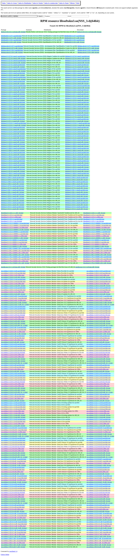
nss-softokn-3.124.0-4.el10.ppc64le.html (13, 348)
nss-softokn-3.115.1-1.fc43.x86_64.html (13, 425)
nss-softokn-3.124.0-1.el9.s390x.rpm (97, 398)
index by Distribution (24, 3)
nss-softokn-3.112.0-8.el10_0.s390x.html (13, 432)
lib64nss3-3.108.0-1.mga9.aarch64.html (13, 148)
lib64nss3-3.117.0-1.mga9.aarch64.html (13, 115)
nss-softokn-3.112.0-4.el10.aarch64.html (13, 484)
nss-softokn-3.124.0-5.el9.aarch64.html (13, 336)
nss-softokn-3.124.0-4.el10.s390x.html (12, 354)
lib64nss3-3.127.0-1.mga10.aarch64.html (13, 60)
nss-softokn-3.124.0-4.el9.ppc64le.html (13, 367)
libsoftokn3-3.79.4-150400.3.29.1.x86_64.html (15, 263)
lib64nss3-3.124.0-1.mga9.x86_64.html (13, 92)
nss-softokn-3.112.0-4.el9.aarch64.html (12, 505)
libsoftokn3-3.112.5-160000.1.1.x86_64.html (14, 238)
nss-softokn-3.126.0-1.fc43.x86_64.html (13, 294)
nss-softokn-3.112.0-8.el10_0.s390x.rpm (98, 432)
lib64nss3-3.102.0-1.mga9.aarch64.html (13, 165)
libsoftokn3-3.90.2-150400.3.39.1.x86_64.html (15, 255)
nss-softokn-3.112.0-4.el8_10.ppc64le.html (14, 515)
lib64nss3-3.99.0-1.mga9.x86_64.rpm (76, 179)
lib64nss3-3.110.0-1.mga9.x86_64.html (13, 142)
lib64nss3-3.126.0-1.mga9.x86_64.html (13, 75)
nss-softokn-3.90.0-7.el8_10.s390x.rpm (98, 543)
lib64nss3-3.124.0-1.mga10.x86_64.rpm (77, 88)
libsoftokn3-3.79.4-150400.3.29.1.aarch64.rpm (97, 257)
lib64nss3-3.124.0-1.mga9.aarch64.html (13, 90)
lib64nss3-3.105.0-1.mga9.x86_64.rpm (77, 163)
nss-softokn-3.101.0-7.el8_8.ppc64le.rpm (98, 532)
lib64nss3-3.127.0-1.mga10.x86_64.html (13, 62)
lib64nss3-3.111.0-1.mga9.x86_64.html (13, 138)
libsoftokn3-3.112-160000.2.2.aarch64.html (14, 240)
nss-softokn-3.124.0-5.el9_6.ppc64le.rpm (98, 329)
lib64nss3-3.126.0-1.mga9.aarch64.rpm (77, 73)
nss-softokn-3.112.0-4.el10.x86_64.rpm (98, 499)
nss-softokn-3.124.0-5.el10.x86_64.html (13, 321)
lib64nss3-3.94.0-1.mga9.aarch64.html (12, 198)
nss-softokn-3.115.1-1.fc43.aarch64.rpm (98, 419)
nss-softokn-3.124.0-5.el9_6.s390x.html (13, 331)
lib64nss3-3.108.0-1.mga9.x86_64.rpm (77, 150)
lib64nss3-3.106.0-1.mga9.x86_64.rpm (77, 159)
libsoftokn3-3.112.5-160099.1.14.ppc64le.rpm (97, 225)
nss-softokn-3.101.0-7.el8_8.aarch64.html (13, 530)
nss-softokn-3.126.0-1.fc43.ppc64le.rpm (98, 290)
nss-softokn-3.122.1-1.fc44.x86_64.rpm (98, 415)
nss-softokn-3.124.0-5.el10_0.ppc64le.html (14, 298)
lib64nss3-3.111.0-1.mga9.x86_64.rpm (76, 138)
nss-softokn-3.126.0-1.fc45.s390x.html (12, 275)
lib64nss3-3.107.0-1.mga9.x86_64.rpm (77, 154)
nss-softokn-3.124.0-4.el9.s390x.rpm (97, 369)
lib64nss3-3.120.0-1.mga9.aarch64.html (13, 106)
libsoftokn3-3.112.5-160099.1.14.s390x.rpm (96, 227)
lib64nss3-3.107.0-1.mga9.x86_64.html (13, 154)
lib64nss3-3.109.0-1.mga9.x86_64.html (13, 146)
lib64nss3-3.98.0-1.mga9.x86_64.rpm (76, 184)
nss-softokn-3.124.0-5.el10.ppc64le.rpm (98, 311)
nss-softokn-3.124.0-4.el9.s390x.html (12, 369)
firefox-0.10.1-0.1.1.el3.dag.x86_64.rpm (89, 32)
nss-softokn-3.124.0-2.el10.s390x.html (12, 384)
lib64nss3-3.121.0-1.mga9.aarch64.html (13, 102)
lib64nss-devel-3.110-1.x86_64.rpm (88, 52)
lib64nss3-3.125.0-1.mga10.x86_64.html (13, 79)
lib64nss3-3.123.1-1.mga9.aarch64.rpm (77, 94)
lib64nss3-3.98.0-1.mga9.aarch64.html (12, 182)
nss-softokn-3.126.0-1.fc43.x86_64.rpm (98, 294)
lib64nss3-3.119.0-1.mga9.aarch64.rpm (77, 111)
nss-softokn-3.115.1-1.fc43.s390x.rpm (97, 423)
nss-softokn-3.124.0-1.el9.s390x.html (12, 398)
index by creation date (51, 3)
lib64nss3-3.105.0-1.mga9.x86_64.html (13, 163)
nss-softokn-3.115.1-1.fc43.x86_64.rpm (98, 425)
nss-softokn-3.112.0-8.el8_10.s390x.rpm (98, 480)
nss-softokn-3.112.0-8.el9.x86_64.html (12, 474)
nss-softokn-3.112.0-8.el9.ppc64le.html (12, 469)
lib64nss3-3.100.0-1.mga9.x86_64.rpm (77, 175)
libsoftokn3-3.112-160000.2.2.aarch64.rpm (96, 240)
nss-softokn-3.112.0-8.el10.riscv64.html (13, 446)
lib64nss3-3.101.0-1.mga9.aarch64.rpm (77, 169)
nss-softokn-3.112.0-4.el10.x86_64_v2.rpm (99, 503)
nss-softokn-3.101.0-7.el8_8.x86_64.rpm (98, 536)
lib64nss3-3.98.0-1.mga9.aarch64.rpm (76, 182)
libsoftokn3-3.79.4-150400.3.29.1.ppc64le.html (15, 259)
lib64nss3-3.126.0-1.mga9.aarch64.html (13, 73)
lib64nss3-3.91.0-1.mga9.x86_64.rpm (76, 209)
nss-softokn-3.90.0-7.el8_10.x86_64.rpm (98, 545)
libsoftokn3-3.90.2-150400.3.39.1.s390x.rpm (96, 252)
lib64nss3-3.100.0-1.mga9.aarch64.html (13, 173)
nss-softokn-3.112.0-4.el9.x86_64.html (12, 511)
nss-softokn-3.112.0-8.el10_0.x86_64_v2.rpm (100, 436)
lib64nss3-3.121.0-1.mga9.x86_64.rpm (77, 104)
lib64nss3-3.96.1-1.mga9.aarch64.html (12, 190)
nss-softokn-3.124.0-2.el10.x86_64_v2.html (14, 392)
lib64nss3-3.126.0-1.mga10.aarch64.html (13, 69)
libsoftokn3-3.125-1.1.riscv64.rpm (93, 221)
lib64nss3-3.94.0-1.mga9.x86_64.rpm (76, 200)
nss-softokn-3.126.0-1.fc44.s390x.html (12, 283)
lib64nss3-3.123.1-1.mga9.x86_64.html (13, 96)
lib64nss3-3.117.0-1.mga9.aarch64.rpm (77, 115)
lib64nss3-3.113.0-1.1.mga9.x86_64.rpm (77, 125)
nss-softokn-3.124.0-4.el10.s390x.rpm (97, 354)
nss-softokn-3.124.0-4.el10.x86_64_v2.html (14, 363)
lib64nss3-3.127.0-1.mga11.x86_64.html (13, 58)
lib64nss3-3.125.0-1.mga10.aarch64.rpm (77, 77)
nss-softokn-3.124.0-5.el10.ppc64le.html (13, 311)
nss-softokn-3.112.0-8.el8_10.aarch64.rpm (99, 476)
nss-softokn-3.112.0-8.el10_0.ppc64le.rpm (99, 430)
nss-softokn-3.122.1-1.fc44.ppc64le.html (13, 407)
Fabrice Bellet (5, 554)
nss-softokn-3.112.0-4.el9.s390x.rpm (97, 509)
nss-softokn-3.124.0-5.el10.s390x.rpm (97, 317)
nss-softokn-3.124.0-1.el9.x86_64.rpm (98, 400)
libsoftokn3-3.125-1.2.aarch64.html (11, 219)
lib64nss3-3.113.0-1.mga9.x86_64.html (13, 129)
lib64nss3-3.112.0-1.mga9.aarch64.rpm (77, 131)
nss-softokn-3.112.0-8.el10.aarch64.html (13, 438)
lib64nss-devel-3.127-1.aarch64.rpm (88, 46)
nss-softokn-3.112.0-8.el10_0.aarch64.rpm (99, 428)
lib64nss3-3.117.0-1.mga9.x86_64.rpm (76, 117)
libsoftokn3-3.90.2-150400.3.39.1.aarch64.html (15, 248)
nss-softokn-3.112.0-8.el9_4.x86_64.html (13, 465)
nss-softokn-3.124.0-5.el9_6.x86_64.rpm (98, 334)
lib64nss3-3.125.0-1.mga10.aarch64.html (13, 77)
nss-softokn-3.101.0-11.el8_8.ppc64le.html (14, 524)
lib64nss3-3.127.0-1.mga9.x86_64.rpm (77, 67)
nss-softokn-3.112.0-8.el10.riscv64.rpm (98, 446)
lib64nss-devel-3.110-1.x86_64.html (12, 52)
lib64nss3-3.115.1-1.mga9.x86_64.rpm (76, 121)
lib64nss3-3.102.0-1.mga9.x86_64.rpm (77, 167)
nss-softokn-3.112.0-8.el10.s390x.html (12, 448)
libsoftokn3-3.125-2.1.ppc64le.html (11, 215)
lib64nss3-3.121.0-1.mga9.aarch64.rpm (77, 102)
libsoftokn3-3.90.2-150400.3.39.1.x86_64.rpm (97, 255)
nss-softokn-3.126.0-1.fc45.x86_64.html (13, 277)
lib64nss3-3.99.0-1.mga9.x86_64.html (12, 179)
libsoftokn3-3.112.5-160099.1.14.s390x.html (14, 227)
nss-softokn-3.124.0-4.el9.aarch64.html (13, 365)
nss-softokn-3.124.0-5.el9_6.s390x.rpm (98, 331)
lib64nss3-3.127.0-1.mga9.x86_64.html (13, 67)
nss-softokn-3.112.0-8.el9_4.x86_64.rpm (98, 465)
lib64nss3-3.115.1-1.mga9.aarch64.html (13, 119)
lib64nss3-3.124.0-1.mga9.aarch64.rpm (77, 90)
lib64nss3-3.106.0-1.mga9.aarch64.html (13, 156)
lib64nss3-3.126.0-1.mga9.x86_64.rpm (77, 75)
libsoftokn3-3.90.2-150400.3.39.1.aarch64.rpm (97, 248)
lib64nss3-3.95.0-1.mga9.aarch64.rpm (76, 194)
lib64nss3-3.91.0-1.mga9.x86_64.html (12, 209)
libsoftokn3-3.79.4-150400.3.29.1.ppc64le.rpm (97, 259)
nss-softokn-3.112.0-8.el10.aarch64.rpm (98, 438)
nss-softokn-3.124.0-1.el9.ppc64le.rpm (98, 396)
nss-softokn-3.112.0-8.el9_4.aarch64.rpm (98, 459)
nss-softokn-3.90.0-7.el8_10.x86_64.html (13, 545)
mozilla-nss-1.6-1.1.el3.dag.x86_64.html (13, 267)
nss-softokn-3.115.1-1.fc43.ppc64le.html (13, 421)
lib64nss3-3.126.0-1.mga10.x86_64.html (13, 71)
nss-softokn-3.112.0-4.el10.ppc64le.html (13, 488)
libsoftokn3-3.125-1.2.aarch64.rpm (93, 219)
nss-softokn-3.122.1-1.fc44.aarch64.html (13, 403)
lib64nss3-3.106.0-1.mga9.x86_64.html (13, 159)
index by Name (64, 3)
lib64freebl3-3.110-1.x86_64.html (11, 42)
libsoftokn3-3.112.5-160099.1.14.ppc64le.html (15, 225)
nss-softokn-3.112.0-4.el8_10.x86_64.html (14, 520)
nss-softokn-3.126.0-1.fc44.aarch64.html (13, 279)
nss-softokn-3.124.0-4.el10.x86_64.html (13, 359)
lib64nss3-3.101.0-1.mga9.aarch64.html (13, 169)
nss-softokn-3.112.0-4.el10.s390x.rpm (97, 494)
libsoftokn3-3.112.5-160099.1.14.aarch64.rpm (97, 223)
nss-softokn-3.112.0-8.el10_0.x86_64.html (14, 434)
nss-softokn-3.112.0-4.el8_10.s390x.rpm (98, 517)
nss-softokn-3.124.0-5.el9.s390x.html (12, 340)
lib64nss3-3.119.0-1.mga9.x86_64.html (13, 113)
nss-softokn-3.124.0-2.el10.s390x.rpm (97, 384)
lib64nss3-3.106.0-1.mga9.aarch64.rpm (77, 156)
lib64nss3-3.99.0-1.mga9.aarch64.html (12, 177)
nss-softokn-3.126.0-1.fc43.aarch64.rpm (98, 288)
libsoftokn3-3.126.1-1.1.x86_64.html (12, 213)
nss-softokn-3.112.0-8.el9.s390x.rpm (97, 471)
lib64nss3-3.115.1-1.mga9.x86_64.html (13, 121)
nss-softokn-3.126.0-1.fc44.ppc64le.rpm (98, 281)
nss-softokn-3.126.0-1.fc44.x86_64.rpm (98, 285)
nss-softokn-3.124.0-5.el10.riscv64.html (13, 315)
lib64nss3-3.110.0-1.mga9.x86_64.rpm (76, 142)
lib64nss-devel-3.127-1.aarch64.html (12, 46)
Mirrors (72, 3)
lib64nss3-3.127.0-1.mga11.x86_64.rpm (77, 58)
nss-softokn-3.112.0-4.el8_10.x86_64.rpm (99, 520)
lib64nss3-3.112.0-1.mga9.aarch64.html (13, 131)
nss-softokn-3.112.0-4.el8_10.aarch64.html (14, 513)
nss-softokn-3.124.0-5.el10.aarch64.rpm (98, 306)
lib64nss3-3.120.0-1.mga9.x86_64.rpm (77, 108)
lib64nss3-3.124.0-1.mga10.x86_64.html (13, 88)
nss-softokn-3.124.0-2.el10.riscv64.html (13, 382)
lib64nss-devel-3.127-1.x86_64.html (12, 48)
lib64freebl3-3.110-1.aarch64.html (11, 40)
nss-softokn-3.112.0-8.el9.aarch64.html (12, 467)
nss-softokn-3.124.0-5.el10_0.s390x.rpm (98, 300)
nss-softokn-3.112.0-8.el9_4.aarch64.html (13, 459)
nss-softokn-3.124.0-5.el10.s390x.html (12, 317)
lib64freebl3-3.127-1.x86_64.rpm (74, 38)
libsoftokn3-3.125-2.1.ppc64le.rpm (93, 215)
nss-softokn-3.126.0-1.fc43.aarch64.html (13, 288)
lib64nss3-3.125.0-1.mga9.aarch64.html (13, 81)
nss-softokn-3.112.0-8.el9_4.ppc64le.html (13, 461)
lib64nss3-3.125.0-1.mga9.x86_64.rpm (77, 83)
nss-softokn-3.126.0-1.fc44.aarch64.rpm (98, 279)
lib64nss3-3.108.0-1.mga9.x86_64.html (13, 150)
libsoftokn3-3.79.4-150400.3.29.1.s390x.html (14, 261)
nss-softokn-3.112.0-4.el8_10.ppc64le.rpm (99, 515)
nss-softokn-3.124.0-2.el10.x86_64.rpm (98, 388)
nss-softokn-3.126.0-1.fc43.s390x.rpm (97, 292)
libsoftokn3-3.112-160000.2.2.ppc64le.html (14, 242)
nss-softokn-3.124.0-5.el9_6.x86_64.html (13, 334)
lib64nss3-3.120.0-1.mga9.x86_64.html (13, 108)
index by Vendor (38, 3)
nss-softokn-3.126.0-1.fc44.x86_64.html (13, 285)
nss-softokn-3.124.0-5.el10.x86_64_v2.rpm (99, 325)
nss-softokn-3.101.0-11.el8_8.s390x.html (13, 526)
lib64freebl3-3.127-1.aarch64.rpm (74, 36)
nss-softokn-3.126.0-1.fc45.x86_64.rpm (98, 277)
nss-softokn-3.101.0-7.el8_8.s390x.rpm (98, 534)
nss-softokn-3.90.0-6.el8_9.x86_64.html (13, 547)
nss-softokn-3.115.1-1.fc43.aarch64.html (13, 419)
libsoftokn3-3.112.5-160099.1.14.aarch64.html (15, 223)
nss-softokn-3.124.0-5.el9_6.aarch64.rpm (98, 327)
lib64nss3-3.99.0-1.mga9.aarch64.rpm (76, 177)
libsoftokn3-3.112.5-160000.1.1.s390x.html (14, 236)
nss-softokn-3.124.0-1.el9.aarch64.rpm (98, 394)
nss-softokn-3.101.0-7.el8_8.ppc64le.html (13, 532)
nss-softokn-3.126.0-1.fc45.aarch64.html (13, 271)
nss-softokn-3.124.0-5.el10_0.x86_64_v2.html (15, 304)
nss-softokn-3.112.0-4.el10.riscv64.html (13, 492)
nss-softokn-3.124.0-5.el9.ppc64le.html (13, 338)
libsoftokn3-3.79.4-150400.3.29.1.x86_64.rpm (97, 263)
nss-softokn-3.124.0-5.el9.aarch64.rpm (98, 336)
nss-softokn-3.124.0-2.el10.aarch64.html (13, 373)
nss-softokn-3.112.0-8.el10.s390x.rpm (97, 448)
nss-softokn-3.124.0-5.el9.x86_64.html (12, 342)
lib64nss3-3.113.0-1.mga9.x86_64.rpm (76, 129)
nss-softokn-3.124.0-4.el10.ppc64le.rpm (98, 348)
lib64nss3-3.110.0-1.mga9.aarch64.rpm (77, 140)
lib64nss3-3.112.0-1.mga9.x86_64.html (13, 134)
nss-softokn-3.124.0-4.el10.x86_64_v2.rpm (99, 363)
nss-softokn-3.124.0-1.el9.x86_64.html (12, 400)
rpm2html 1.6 (13, 551)
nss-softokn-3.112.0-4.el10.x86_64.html (13, 499)
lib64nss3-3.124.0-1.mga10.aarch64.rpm (77, 85)
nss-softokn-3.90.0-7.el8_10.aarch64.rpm (98, 538)
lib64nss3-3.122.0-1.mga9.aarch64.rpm (77, 98)
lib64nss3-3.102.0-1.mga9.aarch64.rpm (77, 165)
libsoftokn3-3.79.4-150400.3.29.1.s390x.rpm (96, 261)
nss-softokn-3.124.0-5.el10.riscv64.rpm (98, 315)
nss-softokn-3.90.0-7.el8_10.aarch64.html (13, 538)
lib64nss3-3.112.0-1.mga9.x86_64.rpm (76, 134)
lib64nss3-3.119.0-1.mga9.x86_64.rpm (76, 113)
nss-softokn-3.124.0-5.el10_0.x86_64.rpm (99, 302)
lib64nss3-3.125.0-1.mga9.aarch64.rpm (77, 81)
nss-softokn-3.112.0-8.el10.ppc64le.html (13, 442)
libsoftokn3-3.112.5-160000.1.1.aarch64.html (14, 232)
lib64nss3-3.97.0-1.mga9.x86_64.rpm (76, 188)
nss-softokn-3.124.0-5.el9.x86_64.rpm (98, 342)
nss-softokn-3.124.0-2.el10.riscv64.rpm (98, 382)
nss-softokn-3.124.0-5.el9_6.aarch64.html (13, 327)
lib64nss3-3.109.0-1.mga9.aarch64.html (13, 144)
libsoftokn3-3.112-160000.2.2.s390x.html (13, 244)
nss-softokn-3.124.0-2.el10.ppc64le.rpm (98, 377)
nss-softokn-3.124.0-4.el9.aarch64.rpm (98, 365)
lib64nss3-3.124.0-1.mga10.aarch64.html (13, 85)
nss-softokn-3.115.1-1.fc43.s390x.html (12, 423)
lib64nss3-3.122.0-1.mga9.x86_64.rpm (77, 100)
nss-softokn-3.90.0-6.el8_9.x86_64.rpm (98, 547)
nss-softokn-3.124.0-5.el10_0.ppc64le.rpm (99, 298)
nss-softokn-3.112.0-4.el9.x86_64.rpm (97, 511)
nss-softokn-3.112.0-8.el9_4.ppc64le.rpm (98, 461)
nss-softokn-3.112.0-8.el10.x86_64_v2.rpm (99, 457)
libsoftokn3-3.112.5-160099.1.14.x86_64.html (15, 229)
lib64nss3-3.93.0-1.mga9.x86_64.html (12, 205)
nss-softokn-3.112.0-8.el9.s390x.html (12, 471)
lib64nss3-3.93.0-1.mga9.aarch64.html (12, 202)
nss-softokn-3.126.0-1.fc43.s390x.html (12, 292)
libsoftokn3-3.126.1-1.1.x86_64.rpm (94, 213)
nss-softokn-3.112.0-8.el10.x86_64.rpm (98, 453)
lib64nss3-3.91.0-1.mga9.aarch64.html (12, 207)
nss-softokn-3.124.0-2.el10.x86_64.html (13, 388)
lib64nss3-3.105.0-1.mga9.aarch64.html (13, 161)
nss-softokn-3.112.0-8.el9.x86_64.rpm (97, 474)
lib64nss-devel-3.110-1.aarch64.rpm (88, 50)
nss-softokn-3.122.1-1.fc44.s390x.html (12, 411)
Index (4, 3)
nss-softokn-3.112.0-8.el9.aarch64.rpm (98, 467)
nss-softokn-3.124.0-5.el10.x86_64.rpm (98, 321)
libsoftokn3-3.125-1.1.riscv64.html (11, 221)
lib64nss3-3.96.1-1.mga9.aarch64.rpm (76, 190)
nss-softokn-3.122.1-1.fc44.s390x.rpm (97, 411)
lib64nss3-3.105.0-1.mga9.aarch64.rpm (77, 161)
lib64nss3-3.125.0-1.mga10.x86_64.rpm (77, 79)
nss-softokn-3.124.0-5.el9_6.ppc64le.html (13, 329)
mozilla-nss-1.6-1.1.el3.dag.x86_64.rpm (87, 267)
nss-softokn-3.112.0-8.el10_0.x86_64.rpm (99, 434)
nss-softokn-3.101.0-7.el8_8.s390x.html (13, 534)
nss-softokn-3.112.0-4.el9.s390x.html (12, 509)
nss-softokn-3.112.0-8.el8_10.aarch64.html (14, 476)
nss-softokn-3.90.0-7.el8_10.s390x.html (13, 543)
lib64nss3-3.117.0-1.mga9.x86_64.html (13, 117)
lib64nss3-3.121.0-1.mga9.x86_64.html (13, 104)
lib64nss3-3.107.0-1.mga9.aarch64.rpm (77, 152)
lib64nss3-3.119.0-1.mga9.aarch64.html (13, 111)
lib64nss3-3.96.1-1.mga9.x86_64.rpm (76, 192)
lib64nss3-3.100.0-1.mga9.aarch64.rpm (77, 173)
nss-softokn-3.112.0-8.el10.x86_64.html (13, 453)
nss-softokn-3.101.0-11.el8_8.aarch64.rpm (99, 522)
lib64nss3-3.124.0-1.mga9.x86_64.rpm (77, 92)
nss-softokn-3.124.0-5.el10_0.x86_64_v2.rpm (100, 304)
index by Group (12, 3)
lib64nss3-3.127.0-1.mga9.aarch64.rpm (77, 65)
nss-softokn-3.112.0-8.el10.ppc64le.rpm (98, 442)
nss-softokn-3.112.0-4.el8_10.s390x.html (13, 517)
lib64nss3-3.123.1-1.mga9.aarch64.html (13, 94)
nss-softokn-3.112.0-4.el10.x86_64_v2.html (14, 503)
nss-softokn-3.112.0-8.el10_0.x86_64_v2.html (15, 436)
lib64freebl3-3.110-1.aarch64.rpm (74, 40)
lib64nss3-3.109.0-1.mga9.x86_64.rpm (77, 146)
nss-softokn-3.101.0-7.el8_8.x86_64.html (13, 536)
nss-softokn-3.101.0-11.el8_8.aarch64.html (14, 522)
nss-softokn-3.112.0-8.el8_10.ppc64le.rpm (99, 478)
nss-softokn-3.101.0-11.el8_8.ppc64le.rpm (99, 524)
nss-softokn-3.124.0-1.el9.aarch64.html (13, 394)
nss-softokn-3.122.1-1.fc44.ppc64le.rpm (98, 407)
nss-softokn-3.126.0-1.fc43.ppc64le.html (13, 290)
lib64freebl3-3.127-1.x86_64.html (11, 38)
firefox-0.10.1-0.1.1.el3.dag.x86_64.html (13, 32)
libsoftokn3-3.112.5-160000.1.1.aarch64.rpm (96, 232)
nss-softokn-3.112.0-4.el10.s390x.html (12, 494)
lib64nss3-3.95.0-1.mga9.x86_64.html (12, 196)
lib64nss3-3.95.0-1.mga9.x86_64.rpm (76, 196)
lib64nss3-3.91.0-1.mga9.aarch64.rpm (76, 207)
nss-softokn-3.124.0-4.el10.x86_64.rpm (98, 359)
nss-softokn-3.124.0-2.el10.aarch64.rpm (98, 373)
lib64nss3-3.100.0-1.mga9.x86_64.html (13, 175)
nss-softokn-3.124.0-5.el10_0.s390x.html (13, 300)
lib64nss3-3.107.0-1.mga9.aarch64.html (13, 152)
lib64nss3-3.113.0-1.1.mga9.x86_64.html (13, 125)
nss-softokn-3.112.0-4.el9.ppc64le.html (12, 507)
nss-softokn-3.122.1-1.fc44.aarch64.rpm (98, 403)
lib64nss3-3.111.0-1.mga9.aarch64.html (13, 136)
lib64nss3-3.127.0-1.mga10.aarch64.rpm (77, 60)
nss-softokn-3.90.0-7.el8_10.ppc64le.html (13, 540)
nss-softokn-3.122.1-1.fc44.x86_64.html (13, 415)
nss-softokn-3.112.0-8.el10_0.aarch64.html (14, 428)
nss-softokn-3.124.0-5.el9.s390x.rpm (97, 340)
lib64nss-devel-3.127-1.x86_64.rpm (88, 48)
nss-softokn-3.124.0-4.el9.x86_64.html (12, 371)
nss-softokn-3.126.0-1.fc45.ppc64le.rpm (98, 273)
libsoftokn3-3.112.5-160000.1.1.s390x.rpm (96, 236)
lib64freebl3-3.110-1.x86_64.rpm (74, 42)
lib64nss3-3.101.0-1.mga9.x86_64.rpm (77, 171)
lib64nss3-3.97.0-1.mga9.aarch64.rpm (76, 186)
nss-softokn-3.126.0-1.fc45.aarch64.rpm (98, 271)
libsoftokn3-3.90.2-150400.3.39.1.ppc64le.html (15, 250)
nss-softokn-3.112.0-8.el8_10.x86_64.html (14, 482)
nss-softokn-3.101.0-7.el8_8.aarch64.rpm (98, 530)
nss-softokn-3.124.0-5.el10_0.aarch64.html (14, 296)
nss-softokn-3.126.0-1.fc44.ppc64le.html (13, 281)
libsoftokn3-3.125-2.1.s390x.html (11, 217)
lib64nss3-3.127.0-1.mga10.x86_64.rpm (77, 62)
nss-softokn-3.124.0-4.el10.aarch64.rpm (98, 344)
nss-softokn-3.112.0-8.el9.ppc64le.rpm (98, 469)
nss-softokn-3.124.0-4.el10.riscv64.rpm (98, 352)
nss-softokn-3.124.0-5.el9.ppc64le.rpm (98, 338)
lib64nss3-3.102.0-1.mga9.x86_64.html (13, 167)
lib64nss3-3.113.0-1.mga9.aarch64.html (13, 127)
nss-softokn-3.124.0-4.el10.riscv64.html (13, 352)
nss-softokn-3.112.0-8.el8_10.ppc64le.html (14, 478)
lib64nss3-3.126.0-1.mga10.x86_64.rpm (77, 71)
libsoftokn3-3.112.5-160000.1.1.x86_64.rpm (96, 238)
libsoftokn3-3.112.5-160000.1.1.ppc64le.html (14, 234)
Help (77, 3)
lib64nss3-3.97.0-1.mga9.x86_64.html (12, 188)
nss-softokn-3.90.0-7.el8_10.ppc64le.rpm (98, 540)
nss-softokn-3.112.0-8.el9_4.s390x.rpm (98, 463)
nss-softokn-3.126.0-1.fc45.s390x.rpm (97, 275)
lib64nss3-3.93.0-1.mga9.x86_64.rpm (76, 205)
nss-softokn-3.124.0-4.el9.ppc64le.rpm (98, 367)
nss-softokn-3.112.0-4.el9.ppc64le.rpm (98, 507)
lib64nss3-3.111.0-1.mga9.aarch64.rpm (77, 136)
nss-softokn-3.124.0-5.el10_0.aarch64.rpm (99, 296)
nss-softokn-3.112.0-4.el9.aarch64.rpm (98, 505)
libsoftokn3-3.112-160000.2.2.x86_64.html (14, 246)
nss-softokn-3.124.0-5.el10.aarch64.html (13, 306)
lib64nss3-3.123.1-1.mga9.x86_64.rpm (77, 96)
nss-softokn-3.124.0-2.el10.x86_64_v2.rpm (99, 392)
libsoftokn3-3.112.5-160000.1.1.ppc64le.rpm (96, 234)
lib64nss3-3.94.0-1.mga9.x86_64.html (12, 200)
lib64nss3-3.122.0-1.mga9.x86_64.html (13, 100)
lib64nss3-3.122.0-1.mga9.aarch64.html (13, 98)
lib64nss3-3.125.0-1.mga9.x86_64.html (13, 83)
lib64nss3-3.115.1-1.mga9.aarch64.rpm (77, 119)
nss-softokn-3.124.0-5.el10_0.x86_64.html (14, 302)
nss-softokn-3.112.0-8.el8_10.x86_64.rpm (99, 482)
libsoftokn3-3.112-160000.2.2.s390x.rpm (95, 244)
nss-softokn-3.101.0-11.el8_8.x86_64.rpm (99, 528)
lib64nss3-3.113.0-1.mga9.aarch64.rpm (77, 127)
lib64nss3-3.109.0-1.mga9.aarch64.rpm (77, 144)
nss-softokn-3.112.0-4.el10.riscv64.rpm (98, 492)
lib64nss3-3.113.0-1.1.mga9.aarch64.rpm (77, 123)
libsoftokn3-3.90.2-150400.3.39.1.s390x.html (14, 252)
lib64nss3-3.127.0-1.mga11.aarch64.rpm (77, 56)
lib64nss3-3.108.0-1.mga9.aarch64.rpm (77, 148)
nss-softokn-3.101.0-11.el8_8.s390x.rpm (98, 526)
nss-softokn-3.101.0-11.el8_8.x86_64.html (14, 528)
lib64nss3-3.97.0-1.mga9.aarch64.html (12, 186)
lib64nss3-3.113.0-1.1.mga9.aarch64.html (13, 123)
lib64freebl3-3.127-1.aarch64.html (11, 36)
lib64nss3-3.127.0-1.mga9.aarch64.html (13, 65)
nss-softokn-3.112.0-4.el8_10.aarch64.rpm (99, 513)
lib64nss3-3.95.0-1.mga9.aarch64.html (12, 194)
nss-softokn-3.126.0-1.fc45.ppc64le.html (13, 273)
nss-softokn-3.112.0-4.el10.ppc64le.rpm (98, 488)
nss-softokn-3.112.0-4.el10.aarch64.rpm (98, 484)
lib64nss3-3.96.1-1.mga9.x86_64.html (12, 192)
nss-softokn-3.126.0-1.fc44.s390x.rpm (97, 283)
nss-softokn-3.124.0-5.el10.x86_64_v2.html (14, 325)
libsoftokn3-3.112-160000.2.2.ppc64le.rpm (96, 242)
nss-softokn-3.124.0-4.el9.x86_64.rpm (98, 371)
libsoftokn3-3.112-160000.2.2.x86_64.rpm (96, 246)
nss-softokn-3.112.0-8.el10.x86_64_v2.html (14, 457)
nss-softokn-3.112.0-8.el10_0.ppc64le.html (14, 430)
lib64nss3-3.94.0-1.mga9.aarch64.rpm (76, 198)
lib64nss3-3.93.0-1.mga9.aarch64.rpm (76, 202)
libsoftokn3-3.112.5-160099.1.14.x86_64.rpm (97, 229)
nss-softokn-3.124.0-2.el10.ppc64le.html (13, 377)
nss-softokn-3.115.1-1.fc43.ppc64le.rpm (98, 421)
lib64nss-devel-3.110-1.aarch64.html (12, 50)
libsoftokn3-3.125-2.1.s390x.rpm (93, 217)
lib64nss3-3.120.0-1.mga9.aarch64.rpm (77, 106)
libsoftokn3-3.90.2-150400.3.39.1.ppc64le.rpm (97, 250)
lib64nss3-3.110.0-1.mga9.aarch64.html (13, 140)
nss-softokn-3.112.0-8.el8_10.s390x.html (13, 480)
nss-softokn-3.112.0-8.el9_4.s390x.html (13, 463)
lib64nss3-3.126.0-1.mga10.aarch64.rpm (77, 69)
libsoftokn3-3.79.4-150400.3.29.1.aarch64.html (15, 257)
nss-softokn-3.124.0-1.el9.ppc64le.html (13, 396)
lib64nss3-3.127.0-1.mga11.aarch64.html (13, 56)
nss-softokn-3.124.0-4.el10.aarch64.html (13, 344)
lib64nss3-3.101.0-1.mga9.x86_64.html (13, 171)
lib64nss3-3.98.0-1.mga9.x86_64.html (12, 184)
